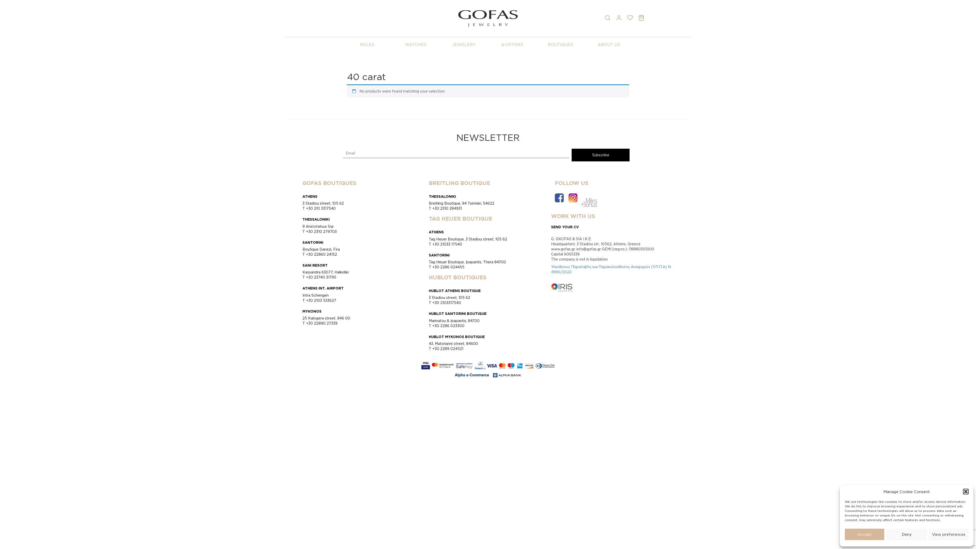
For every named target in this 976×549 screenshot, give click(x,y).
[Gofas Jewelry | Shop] (487, 18)
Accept (865, 534)
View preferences (948, 534)
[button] (965, 491)
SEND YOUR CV (565, 227)
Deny (907, 534)
